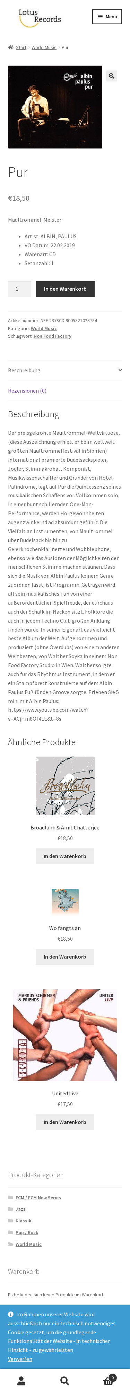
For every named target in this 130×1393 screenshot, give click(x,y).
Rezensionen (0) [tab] (27, 390)
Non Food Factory (52, 336)
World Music (44, 47)
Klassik (23, 1221)
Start (21, 47)
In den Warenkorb (65, 288)
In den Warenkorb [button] (65, 856)
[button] (111, 75)
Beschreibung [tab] (24, 370)
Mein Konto (21, 1381)
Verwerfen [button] (20, 1358)
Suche (65, 1381)
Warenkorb (100, 1375)
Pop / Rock (27, 1232)
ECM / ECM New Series (38, 1197)
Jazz (21, 1209)
